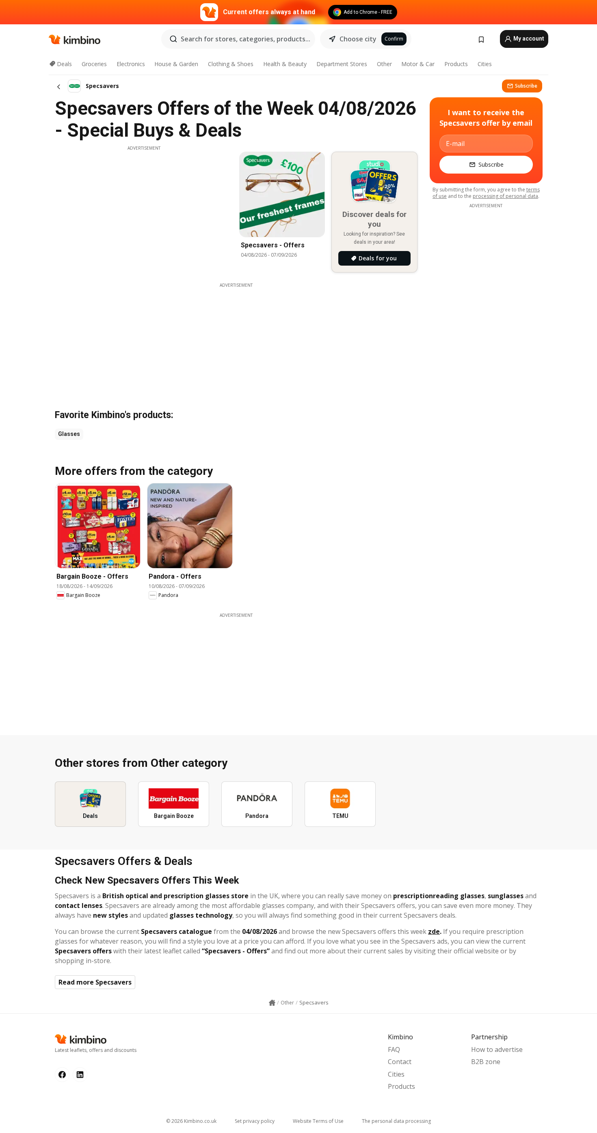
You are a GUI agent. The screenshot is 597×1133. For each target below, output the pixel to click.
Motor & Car (418, 64)
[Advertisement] (144, 208)
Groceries (94, 64)
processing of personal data (505, 196)
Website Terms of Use (318, 1121)
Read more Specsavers (95, 982)
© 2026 (191, 1121)
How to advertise (497, 1049)
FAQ (394, 1049)
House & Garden (176, 64)
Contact (399, 1061)
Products (456, 64)
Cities (485, 64)
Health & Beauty (285, 64)
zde (434, 931)
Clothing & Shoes (230, 64)
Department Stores (341, 64)
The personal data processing (396, 1121)
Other (384, 64)
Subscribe (526, 85)
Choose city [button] (358, 38)
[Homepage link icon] (272, 1003)
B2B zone (485, 1061)
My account (528, 38)
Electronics (131, 64)
